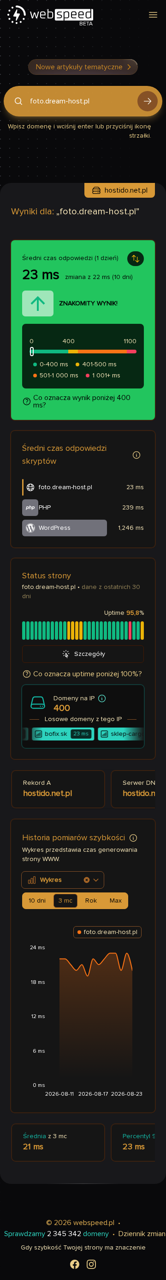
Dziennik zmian (142, 1234)
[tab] (37, 901)
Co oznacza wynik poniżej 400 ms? (81, 401)
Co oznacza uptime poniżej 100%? (87, 674)
